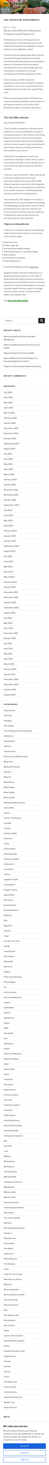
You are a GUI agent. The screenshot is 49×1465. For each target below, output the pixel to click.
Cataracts (8, 838)
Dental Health (10, 905)
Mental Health (10, 1177)
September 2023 (11, 546)
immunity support (12, 1105)
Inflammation (10, 1115)
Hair (5, 1038)
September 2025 (11, 444)
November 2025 (11, 433)
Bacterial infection (12, 767)
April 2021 (8, 659)
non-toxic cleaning (12, 1218)
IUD (5, 1141)
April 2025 (8, 469)
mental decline (10, 1172)
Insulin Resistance (12, 1120)
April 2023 (8, 572)
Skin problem (10, 1320)
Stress (7, 1346)
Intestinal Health (11, 1131)
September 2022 (11, 608)
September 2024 (11, 505)
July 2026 (8, 392)
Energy (7, 946)
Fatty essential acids (13, 977)
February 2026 (10, 418)
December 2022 (11, 592)
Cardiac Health (10, 833)
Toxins (6, 1377)
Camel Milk (9, 808)
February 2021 (10, 669)
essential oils (9, 951)
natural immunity (11, 1202)
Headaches (9, 1043)
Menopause (9, 1166)
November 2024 (11, 495)
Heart (6, 1064)
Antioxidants (9, 741)
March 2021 (9, 664)
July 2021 (8, 643)
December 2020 (11, 679)
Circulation (9, 869)
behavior (8, 772)
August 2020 (9, 695)
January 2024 (10, 536)
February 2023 (10, 582)
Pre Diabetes (9, 1264)
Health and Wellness (13, 1054)
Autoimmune (10, 751)
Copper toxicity (10, 890)
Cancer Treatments (12, 818)
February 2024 (10, 531)
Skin (6, 1310)
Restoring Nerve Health (14, 1295)
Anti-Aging (9, 726)
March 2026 (9, 413)
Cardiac (7, 828)
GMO (6, 1028)
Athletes (7, 746)
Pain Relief (8, 1248)
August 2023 (9, 551)
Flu (5, 987)
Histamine (8, 1079)
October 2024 (10, 500)
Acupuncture (9, 710)
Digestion (8, 926)
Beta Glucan (9, 782)
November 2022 (11, 597)
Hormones (8, 1084)
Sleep (6, 1330)
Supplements (10, 1356)
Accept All (24, 1446)
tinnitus (7, 1366)
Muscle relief (9, 1197)
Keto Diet (8, 1146)
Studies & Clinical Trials (14, 1351)
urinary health (10, 1387)
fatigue (7, 972)
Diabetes (8, 915)
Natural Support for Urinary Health (19, 353)
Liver (6, 1151)
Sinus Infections (11, 1305)
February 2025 (10, 479)
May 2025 (8, 464)
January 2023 (10, 587)
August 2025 (9, 449)
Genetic (7, 1013)
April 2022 (8, 628)
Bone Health (9, 792)
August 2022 (9, 613)
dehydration (9, 895)
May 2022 (8, 623)
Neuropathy (9, 1213)
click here (34, 267)
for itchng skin (10, 992)
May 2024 (8, 520)
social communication (13, 1336)
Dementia (8, 900)
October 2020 (10, 690)
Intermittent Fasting (13, 1125)
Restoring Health (11, 1289)
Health (7, 1049)
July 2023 (8, 556)
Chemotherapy (10, 854)
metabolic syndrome (13, 1182)
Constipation (9, 885)
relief (6, 1269)
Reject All (24, 1459)
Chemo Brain (9, 849)
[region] (24, 1443)
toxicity (7, 1371)
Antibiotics (9, 736)
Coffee (7, 874)
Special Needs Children (14, 1341)
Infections (8, 1110)
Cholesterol (9, 864)
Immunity (8, 1100)
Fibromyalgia (9, 982)
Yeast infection (10, 1407)
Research (8, 1284)
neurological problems (14, 1207)
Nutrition (8, 1223)
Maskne (7, 1156)
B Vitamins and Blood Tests (16, 756)
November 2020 (11, 684)
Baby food (8, 762)
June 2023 (8, 561)
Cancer (7, 813)
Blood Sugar (9, 787)
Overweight (9, 1243)
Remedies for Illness (13, 1279)
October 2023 (10, 541)
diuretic (7, 931)
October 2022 (10, 602)
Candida (7, 823)
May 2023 (8, 567)
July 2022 (8, 618)
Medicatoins (9, 1161)
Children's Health (11, 859)
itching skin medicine (13, 1136)
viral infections (10, 1392)
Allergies (8, 721)
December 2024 (11, 490)
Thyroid (7, 1361)
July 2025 (8, 454)
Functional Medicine (13, 997)
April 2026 (8, 408)
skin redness (9, 1325)
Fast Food (8, 967)
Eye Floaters (9, 956)
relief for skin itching (13, 1274)
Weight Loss (9, 1402)
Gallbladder (9, 1007)
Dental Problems (11, 910)
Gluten (7, 1023)
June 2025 (8, 459)
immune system (11, 1095)
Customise (24, 1453)
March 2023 (9, 577)
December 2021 (11, 633)
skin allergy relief (11, 1315)
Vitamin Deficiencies (13, 1397)
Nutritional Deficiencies (14, 1228)
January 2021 (9, 674)
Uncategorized (10, 1382)
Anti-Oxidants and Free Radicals (18, 731)
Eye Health (8, 961)
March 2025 (9, 474)
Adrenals (8, 715)
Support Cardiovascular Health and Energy (22, 366)
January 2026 (10, 423)
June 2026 (8, 397)
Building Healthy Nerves (14, 803)
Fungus (7, 1002)
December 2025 (11, 428)
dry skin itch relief (12, 941)
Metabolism (9, 1187)
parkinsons (9, 1254)
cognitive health (11, 879)
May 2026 (8, 402)
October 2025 (10, 438)
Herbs (6, 1074)
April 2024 (8, 526)
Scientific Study (11, 1300)
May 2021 (8, 654)
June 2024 (8, 515)
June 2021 (8, 649)
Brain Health (9, 797)
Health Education (11, 1059)
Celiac (6, 844)
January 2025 (10, 485)
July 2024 (8, 510)
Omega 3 (8, 1233)
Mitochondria (10, 1192)
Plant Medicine (10, 1259)
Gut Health (8, 1033)
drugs (6, 936)
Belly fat (7, 777)
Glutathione (9, 1018)
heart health (9, 1069)
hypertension (10, 1090)
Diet (6, 920)
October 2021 (10, 638)
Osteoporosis (10, 1238)
